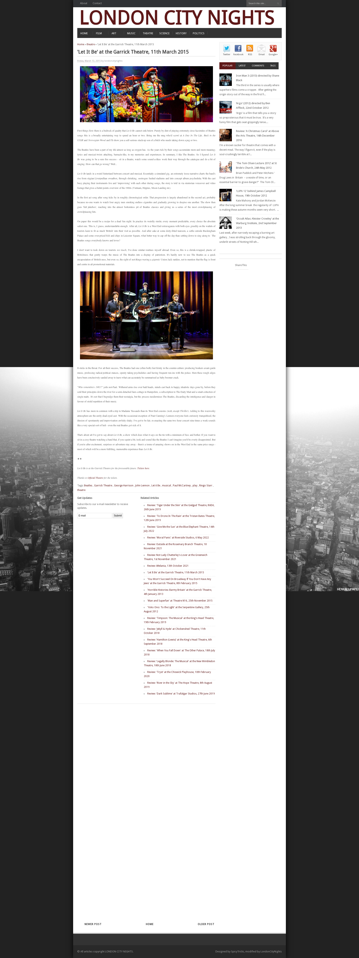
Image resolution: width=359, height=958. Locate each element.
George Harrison (123, 485)
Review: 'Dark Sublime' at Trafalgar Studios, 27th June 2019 (181, 693)
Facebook (238, 54)
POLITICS (198, 33)
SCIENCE (164, 33)
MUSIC (131, 33)
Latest (242, 65)
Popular (227, 65)
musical (166, 485)
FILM (99, 33)
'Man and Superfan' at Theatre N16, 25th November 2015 (180, 600)
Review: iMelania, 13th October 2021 (168, 565)
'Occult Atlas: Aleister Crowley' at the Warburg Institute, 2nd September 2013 (257, 223)
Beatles (88, 485)
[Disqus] (139, 758)
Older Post (206, 924)
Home (80, 44)
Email (262, 54)
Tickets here (143, 468)
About (83, 3)
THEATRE (148, 33)
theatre (91, 44)
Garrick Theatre (103, 485)
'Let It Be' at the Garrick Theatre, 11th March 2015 (175, 572)
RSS (250, 54)
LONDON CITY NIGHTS (177, 17)
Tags (272, 65)
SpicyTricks (237, 951)
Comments (258, 65)
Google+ (273, 54)
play (195, 485)
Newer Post (93, 924)
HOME (84, 33)
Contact (97, 3)
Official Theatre (95, 477)
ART (114, 33)
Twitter (226, 54)
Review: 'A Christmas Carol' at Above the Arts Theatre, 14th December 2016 (257, 135)
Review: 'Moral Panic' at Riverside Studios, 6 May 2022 (178, 537)
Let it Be (155, 485)
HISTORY (181, 33)
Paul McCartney (182, 485)
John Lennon (142, 485)
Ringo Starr (205, 485)
